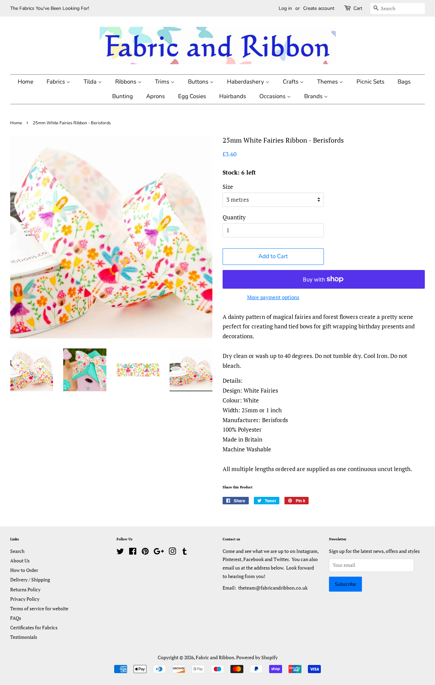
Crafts (291, 82)
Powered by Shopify (257, 657)
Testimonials (23, 637)
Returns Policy (25, 589)
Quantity (234, 217)
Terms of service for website (39, 608)
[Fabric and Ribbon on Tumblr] (184, 552)
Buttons (199, 82)
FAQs (15, 618)
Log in (285, 8)
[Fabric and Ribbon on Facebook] (133, 552)
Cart (357, 8)
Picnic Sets (370, 82)
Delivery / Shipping (30, 579)
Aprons (155, 96)
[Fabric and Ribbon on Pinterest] (145, 552)
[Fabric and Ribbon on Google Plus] (159, 552)
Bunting (122, 96)
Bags (404, 82)
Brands (314, 96)
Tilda (91, 82)
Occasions (273, 96)
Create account (318, 8)
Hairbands (232, 96)
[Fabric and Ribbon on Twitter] (120, 552)
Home (25, 82)
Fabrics (56, 82)
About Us (20, 560)
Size (228, 187)
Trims (163, 82)
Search (17, 551)
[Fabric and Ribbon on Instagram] (172, 552)
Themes (328, 82)
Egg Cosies (192, 96)
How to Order (24, 570)
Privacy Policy (24, 599)
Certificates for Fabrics (33, 627)
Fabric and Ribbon (215, 657)
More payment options (273, 297)
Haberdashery (246, 82)
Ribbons (126, 82)
